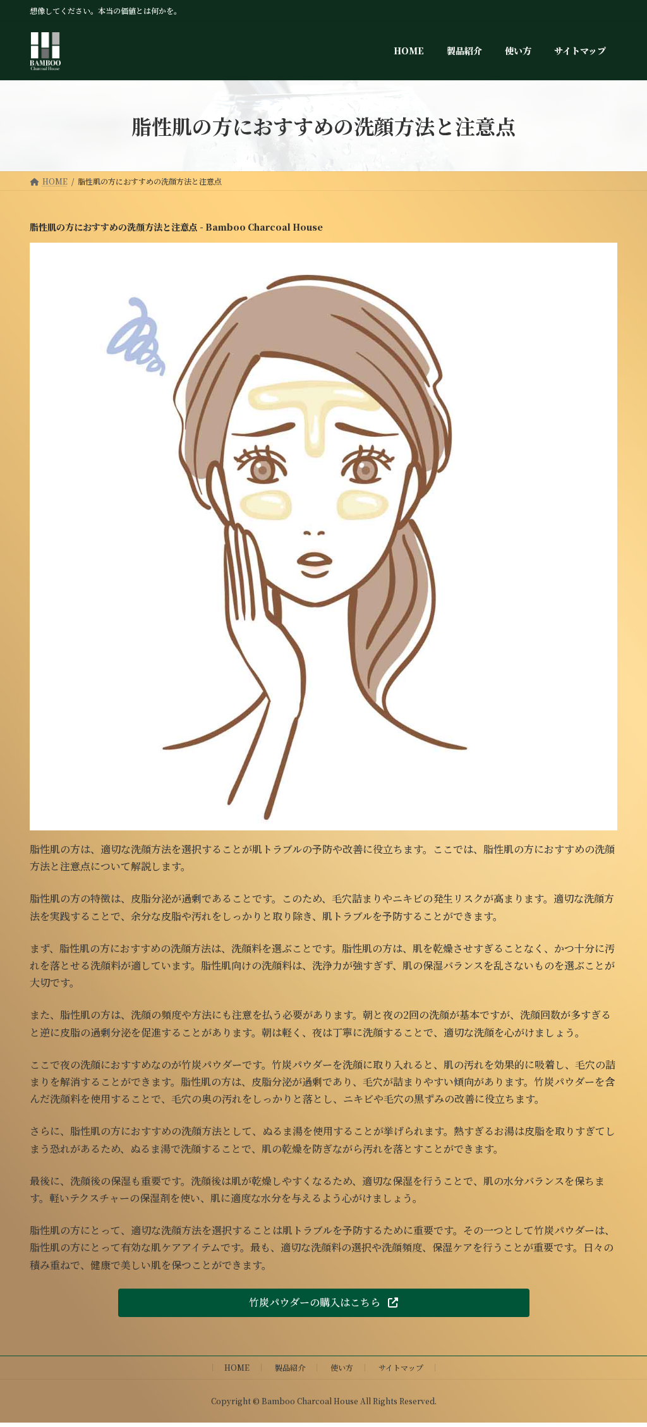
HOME (237, 1367)
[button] (323, 1303)
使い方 (341, 1367)
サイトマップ (400, 1367)
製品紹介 (290, 1367)
